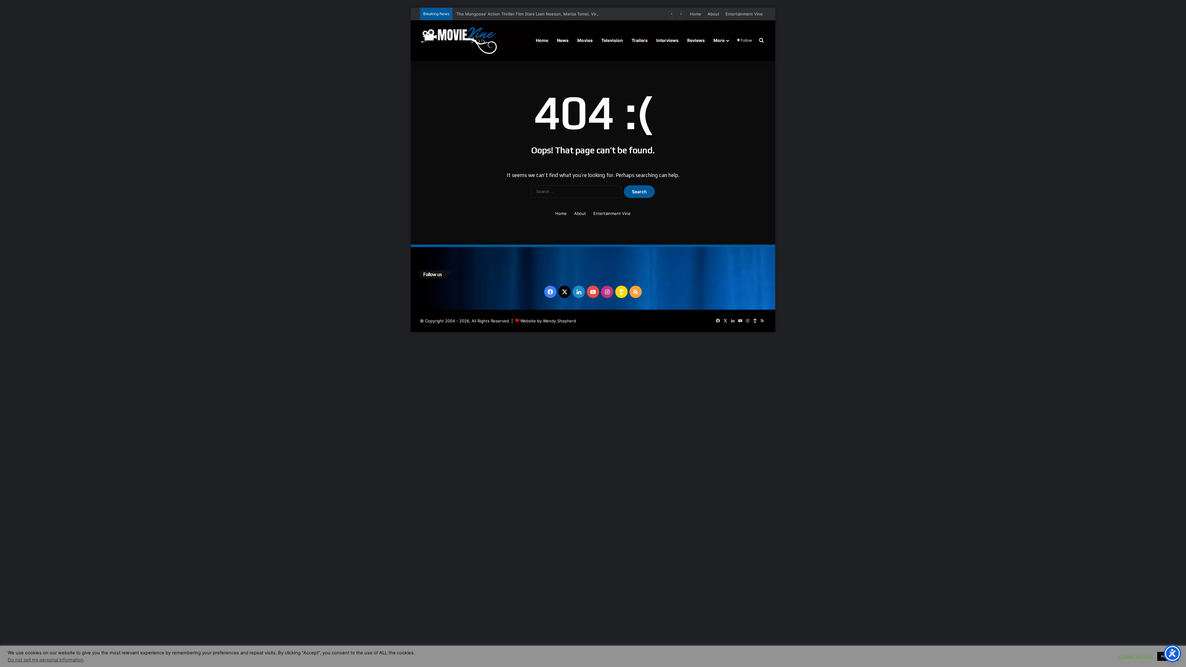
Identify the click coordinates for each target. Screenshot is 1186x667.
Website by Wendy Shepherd (548, 320)
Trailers (640, 40)
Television (612, 40)
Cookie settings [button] (1136, 656)
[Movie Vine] (458, 40)
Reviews (696, 40)
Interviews (667, 40)
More (719, 40)
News (563, 40)
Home (695, 13)
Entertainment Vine (744, 13)
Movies (585, 40)
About (713, 13)
